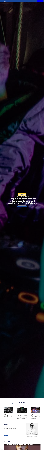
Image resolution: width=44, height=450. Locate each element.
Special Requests (33, 414)
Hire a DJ (5, 414)
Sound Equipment (20, 414)
